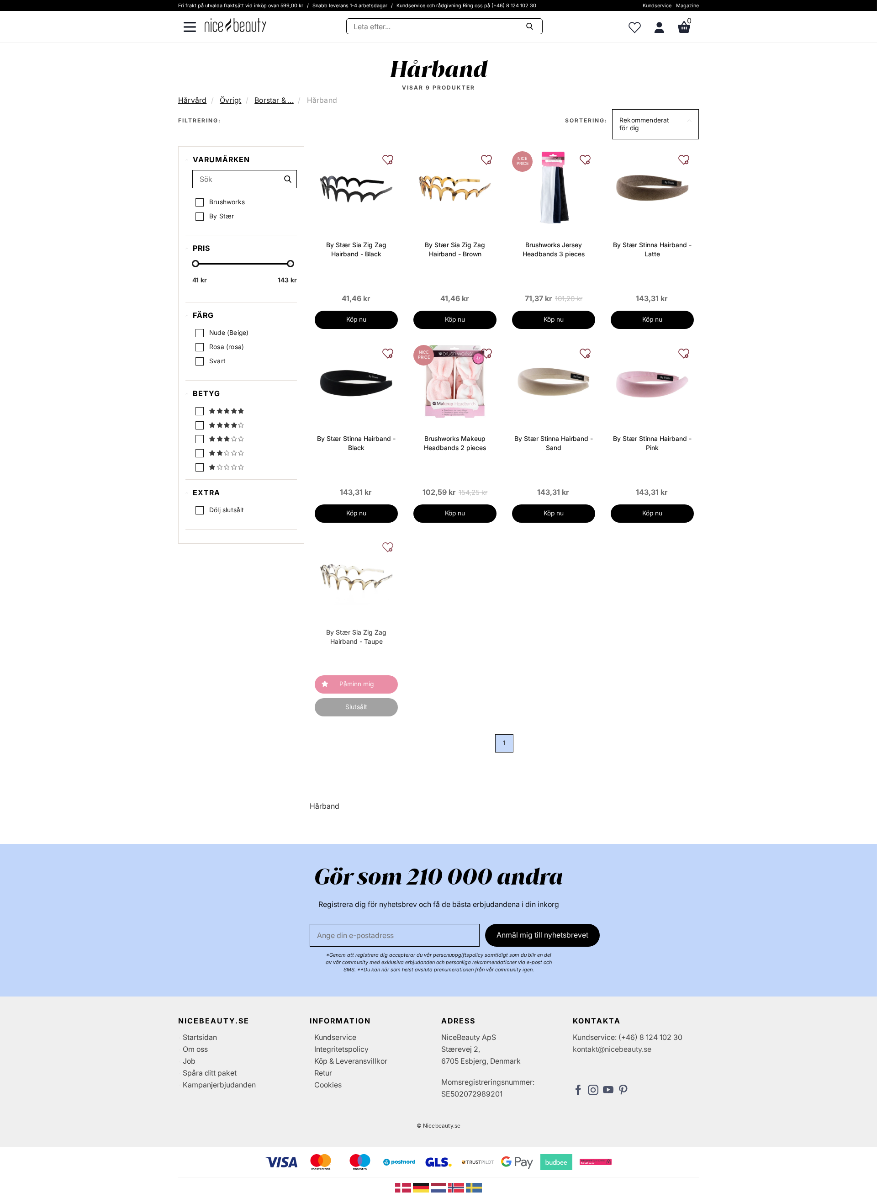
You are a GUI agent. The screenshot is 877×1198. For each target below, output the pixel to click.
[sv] (474, 1187)
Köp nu (356, 319)
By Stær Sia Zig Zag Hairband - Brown (455, 249)
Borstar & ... (274, 100)
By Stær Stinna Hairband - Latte (652, 249)
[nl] (440, 1187)
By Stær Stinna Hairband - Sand (553, 443)
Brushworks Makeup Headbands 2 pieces (455, 443)
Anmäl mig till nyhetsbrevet (542, 934)
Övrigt (230, 100)
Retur (323, 1072)
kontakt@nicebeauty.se (612, 1049)
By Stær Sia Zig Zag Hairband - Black (356, 249)
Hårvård (192, 100)
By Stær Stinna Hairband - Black (356, 443)
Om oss (195, 1049)
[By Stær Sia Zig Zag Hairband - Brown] (454, 186)
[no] (457, 1187)
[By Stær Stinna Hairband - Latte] (652, 186)
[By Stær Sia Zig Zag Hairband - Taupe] (356, 574)
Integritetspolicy (341, 1049)
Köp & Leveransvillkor (350, 1060)
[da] (404, 1187)
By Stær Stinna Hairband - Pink (652, 443)
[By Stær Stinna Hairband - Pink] (652, 380)
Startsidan (200, 1037)
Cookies (328, 1084)
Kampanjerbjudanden (219, 1084)
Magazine (687, 5)
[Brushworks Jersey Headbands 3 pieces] (553, 186)
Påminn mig (356, 684)
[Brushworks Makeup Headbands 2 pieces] (454, 380)
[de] (422, 1187)
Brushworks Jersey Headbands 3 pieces (554, 249)
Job (189, 1060)
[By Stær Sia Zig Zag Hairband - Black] (356, 186)
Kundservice (657, 5)
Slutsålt (356, 706)
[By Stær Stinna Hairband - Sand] (553, 380)
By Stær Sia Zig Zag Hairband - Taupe (356, 636)
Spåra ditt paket (210, 1072)
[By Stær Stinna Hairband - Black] (356, 380)
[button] (655, 124)
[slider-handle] (195, 263)
